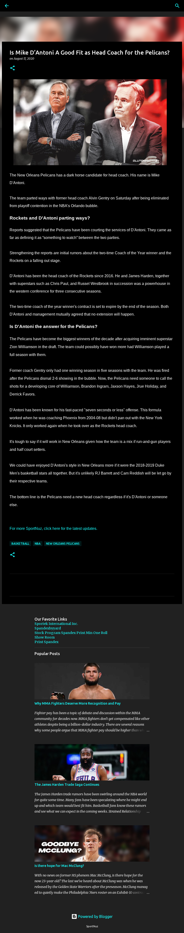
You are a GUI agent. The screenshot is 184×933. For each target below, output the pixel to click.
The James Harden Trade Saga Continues (66, 784)
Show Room (44, 637)
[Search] (20, 5)
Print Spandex (46, 642)
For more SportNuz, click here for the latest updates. (53, 528)
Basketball (20, 543)
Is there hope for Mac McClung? (59, 866)
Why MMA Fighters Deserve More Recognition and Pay (77, 703)
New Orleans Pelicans (63, 543)
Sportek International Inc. (56, 624)
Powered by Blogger (95, 916)
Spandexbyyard (47, 628)
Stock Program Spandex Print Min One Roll (70, 633)
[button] (12, 68)
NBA (37, 543)
